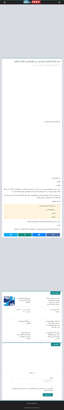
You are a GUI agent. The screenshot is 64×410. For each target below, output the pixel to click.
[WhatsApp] (25, 234)
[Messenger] (39, 234)
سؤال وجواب (48, 65)
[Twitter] (11, 234)
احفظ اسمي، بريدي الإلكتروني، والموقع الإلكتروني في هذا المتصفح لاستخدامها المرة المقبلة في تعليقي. (32, 389)
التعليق (51, 378)
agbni (56, 65)
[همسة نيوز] (32, 2)
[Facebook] (53, 234)
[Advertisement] (32, 31)
